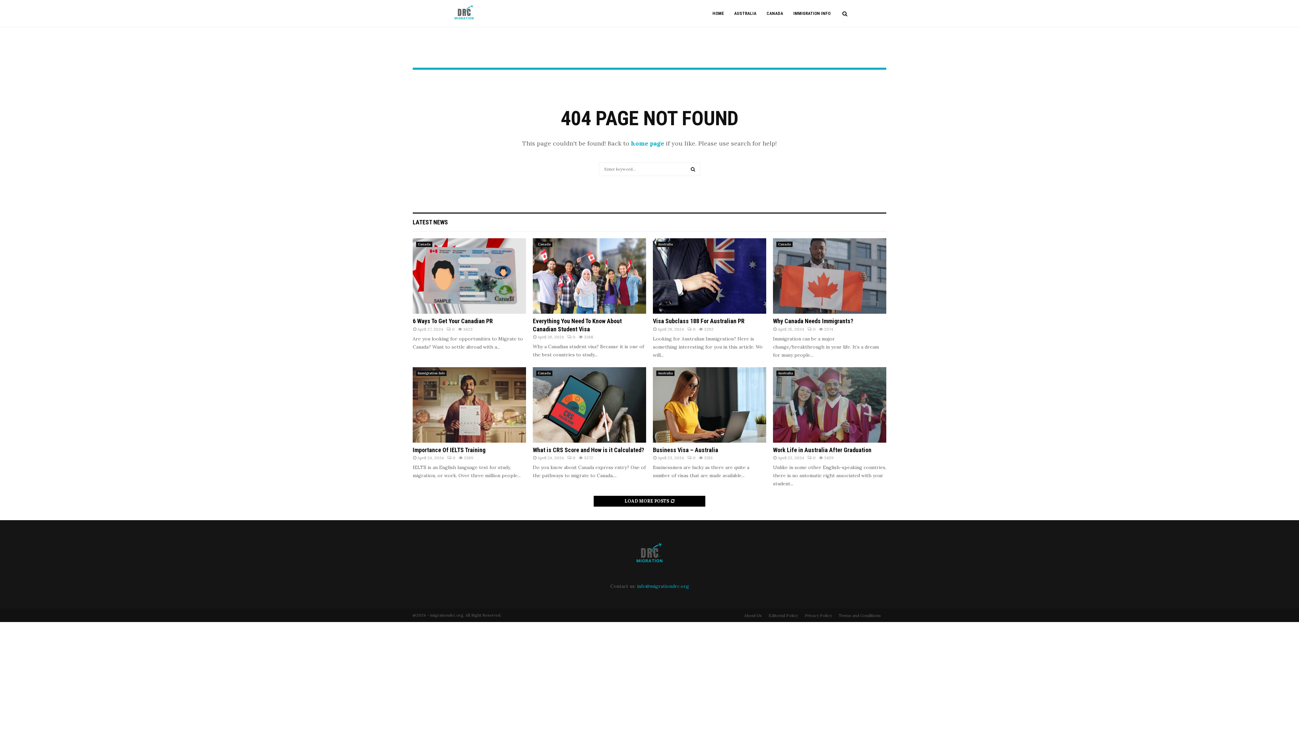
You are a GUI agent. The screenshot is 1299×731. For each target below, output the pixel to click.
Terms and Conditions (860, 615)
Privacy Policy (818, 615)
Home (718, 13)
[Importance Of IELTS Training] (469, 405)
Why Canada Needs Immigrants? (813, 321)
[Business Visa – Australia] (709, 405)
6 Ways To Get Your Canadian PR (453, 321)
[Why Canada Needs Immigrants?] (829, 276)
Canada (775, 13)
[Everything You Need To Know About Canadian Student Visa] (589, 276)
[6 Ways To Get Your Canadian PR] (469, 276)
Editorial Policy (783, 615)
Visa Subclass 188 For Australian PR (699, 321)
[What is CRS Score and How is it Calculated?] (589, 405)
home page (647, 143)
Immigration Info (811, 13)
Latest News (430, 222)
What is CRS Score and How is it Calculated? (588, 449)
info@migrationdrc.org (663, 586)
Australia (745, 13)
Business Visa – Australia (685, 449)
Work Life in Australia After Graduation (822, 449)
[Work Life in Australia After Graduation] (829, 405)
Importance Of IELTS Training (449, 449)
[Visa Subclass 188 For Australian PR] (709, 276)
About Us (753, 615)
